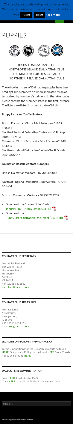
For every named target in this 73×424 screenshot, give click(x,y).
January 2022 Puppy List (21, 208)
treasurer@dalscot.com (15, 326)
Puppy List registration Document (27, 217)
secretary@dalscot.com (15, 287)
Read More (53, 14)
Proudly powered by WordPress (17, 419)
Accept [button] (26, 14)
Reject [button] (39, 14)
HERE (5, 352)
